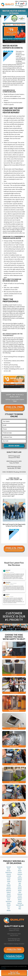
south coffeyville (19, 905)
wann (20, 908)
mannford (8, 888)
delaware (20, 877)
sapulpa (20, 901)
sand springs (8, 901)
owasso (8, 897)
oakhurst (9, 892)
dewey (8, 879)
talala (20, 906)
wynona (8, 910)
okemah (9, 894)
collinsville (8, 876)
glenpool (20, 879)
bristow (19, 870)
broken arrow (9, 872)
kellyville (9, 885)
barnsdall (9, 867)
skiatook (9, 905)
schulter (8, 903)
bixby (20, 868)
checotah (9, 874)
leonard (20, 886)
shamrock (20, 903)
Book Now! (14, 446)
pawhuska (20, 897)
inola (9, 883)
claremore (19, 874)
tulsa (8, 908)
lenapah (8, 886)
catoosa (20, 872)
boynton (9, 870)
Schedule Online (14, 956)
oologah (20, 895)
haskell (8, 881)
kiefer (20, 885)
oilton (19, 892)
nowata (20, 890)
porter (8, 899)
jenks (20, 883)
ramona (20, 899)
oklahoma (19, 894)
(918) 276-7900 (14, 407)
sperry (8, 906)
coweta (8, 877)
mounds (20, 888)
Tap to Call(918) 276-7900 (14, 973)
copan (19, 876)
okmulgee (8, 895)
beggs (8, 868)
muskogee (8, 890)
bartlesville (19, 867)
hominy (19, 881)
